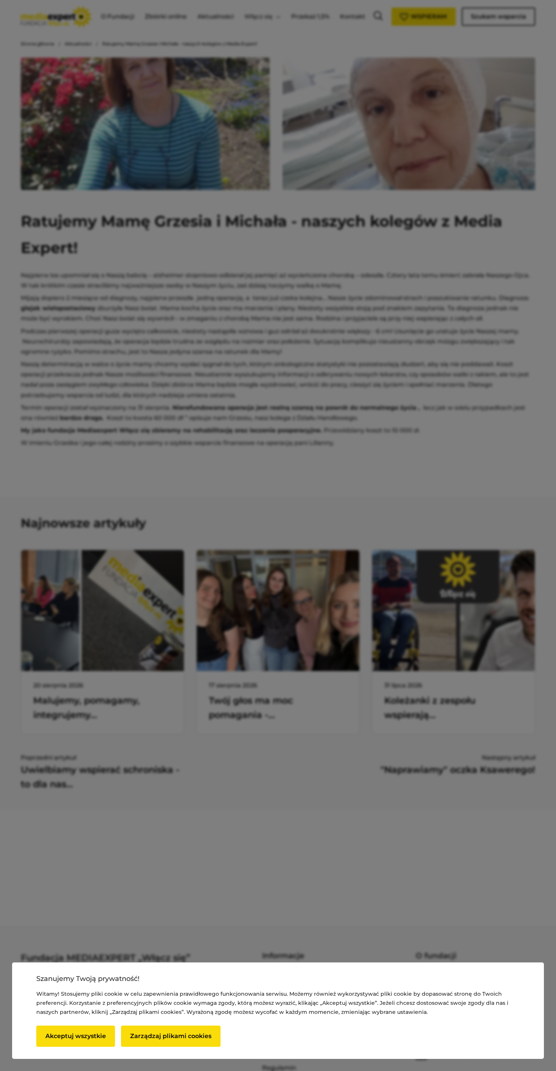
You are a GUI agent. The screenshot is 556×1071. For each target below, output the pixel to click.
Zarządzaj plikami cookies (170, 1036)
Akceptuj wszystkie (75, 1036)
